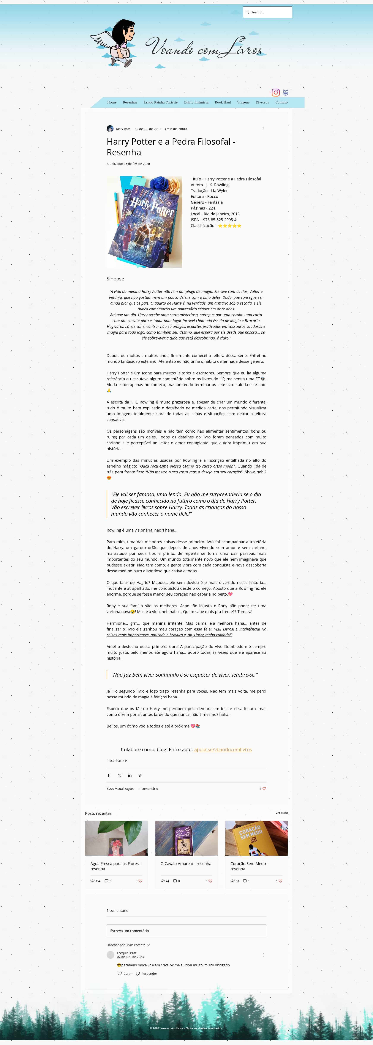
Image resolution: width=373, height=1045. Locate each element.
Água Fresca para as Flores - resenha (115, 866)
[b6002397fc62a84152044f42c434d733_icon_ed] (286, 93)
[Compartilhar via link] (140, 775)
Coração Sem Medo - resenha (249, 866)
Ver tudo (282, 813)
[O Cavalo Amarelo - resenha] (186, 838)
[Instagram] (276, 93)
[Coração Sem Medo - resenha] (256, 838)
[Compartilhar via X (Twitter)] (119, 775)
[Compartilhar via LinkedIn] (130, 775)
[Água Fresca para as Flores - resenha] (116, 838)
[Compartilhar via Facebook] (109, 775)
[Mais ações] (263, 128)
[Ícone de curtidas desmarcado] (120, 973)
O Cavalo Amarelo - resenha (186, 863)
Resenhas (114, 761)
